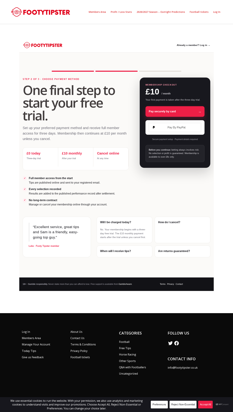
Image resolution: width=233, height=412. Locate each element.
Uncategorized (128, 373)
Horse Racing (127, 354)
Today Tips (29, 351)
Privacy (170, 284)
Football (124, 342)
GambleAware (125, 284)
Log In (216, 11)
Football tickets (199, 11)
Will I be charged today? (115, 222)
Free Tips (125, 348)
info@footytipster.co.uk (183, 367)
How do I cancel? (169, 222)
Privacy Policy (79, 351)
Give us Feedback (33, 357)
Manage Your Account (36, 344)
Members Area (97, 11)
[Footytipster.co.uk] (41, 11)
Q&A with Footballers (132, 367)
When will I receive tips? (115, 251)
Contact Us (77, 338)
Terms (162, 284)
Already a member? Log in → (193, 45)
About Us (76, 332)
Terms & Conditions (83, 344)
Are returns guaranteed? (174, 251)
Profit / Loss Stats (121, 11)
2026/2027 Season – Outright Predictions (161, 11)
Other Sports (127, 361)
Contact (179, 284)
